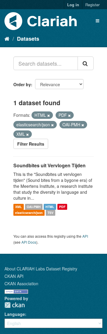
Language (14, 314)
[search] (86, 63)
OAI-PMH (34, 206)
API (85, 236)
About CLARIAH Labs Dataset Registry (40, 269)
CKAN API (13, 276)
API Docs (28, 242)
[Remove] (48, 115)
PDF (62, 206)
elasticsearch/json (29, 212)
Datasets (28, 38)
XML (18, 206)
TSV (51, 212)
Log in (73, 4)
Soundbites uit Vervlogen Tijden (49, 165)
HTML (49, 206)
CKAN (14, 305)
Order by (22, 84)
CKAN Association (21, 283)
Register (92, 4)
